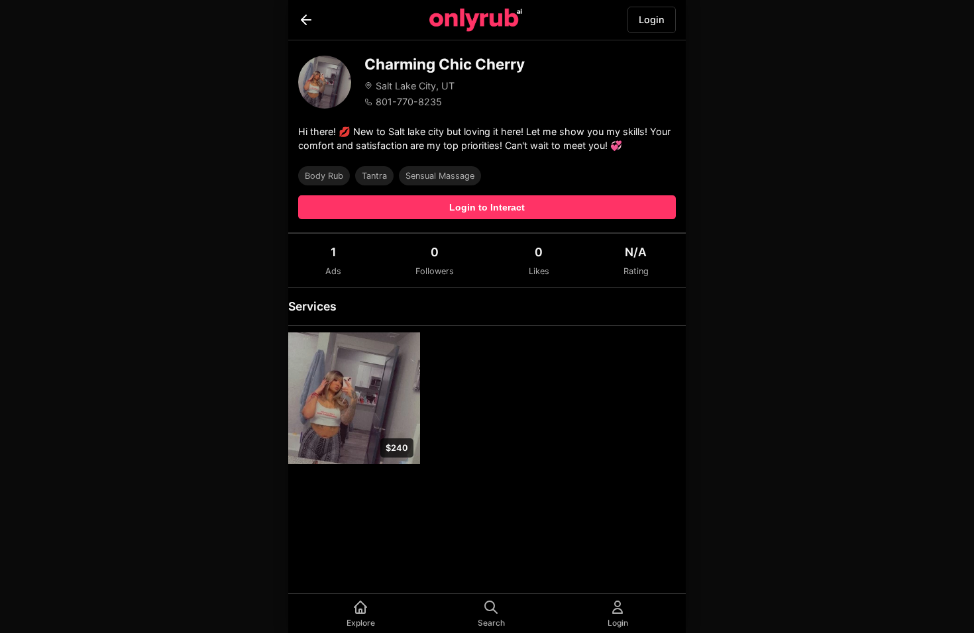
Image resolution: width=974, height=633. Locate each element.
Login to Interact (487, 207)
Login (652, 19)
